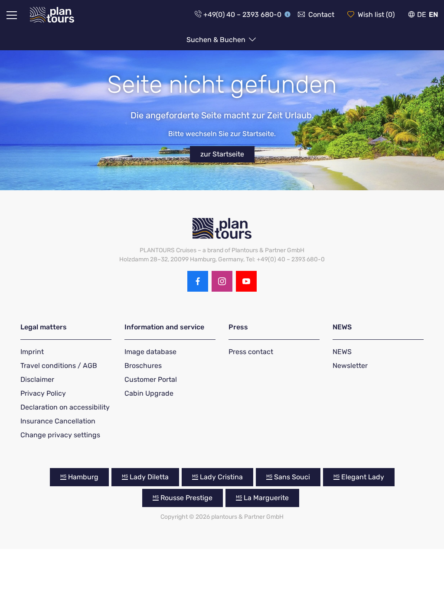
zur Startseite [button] (222, 154)
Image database (150, 352)
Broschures (143, 365)
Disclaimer (37, 379)
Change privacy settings (60, 435)
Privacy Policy (43, 393)
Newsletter (350, 365)
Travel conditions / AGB (58, 365)
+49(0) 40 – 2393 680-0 (242, 14)
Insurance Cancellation (57, 421)
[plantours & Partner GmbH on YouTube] (246, 281)
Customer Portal (150, 379)
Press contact (251, 352)
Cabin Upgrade (148, 393)
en (433, 14)
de (421, 14)
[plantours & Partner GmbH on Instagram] (222, 281)
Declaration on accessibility (65, 407)
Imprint (32, 352)
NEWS (342, 352)
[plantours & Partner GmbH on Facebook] (197, 281)
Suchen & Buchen (216, 40)
